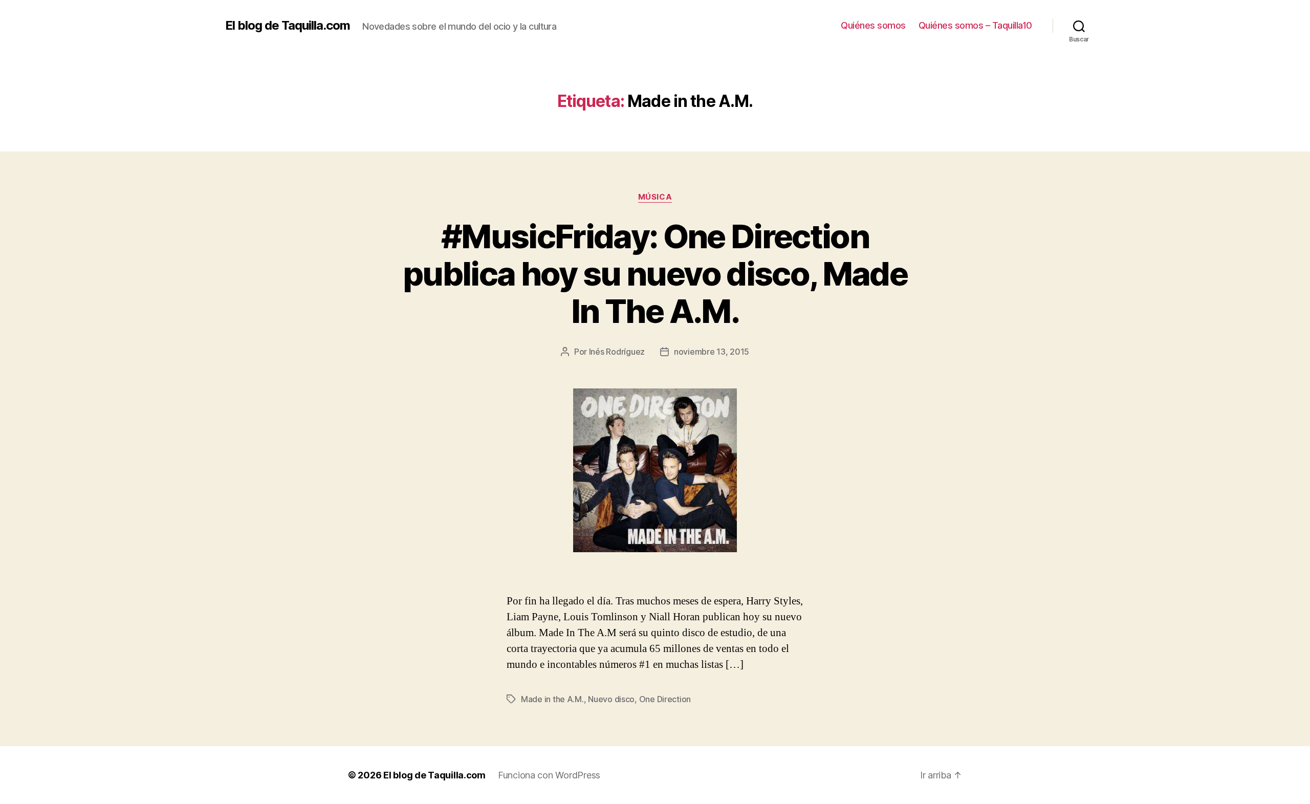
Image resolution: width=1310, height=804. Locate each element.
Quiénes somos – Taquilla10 (975, 25)
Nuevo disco (611, 699)
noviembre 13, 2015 (711, 351)
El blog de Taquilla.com (287, 25)
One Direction (665, 699)
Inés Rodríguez (617, 351)
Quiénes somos (873, 25)
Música (655, 197)
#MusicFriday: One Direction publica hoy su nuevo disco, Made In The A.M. (655, 273)
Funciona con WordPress (549, 775)
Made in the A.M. (552, 699)
